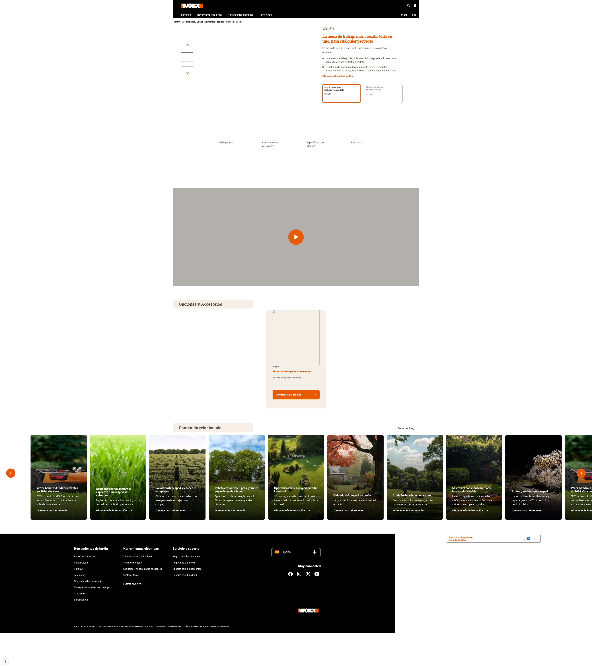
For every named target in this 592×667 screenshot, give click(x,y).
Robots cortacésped (85, 556)
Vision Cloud (81, 562)
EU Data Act (160, 626)
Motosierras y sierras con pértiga (91, 587)
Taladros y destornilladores (137, 556)
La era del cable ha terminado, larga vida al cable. (472, 489)
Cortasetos (80, 593)
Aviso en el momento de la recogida (461, 538)
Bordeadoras (81, 599)
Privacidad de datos (174, 626)
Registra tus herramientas (187, 556)
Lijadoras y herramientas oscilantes (142, 568)
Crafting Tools (131, 575)
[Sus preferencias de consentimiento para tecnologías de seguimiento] (5, 662)
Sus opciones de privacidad (505, 538)
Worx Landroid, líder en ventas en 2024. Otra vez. (57, 489)
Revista (403, 14)
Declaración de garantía (219, 626)
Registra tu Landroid (184, 562)
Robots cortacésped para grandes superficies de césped (236, 489)
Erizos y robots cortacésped (530, 491)
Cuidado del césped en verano (412, 495)
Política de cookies (191, 626)
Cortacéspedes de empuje (88, 581)
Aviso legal (204, 626)
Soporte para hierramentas (187, 568)
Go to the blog (406, 428)
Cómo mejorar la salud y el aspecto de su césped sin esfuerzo (113, 492)
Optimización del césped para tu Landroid (295, 489)
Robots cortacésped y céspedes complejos (175, 489)
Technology (80, 575)
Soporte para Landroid (185, 575)
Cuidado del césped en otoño (352, 495)
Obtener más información (52, 510)
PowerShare (132, 584)
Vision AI (79, 568)
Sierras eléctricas (132, 562)
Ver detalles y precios (289, 394)
